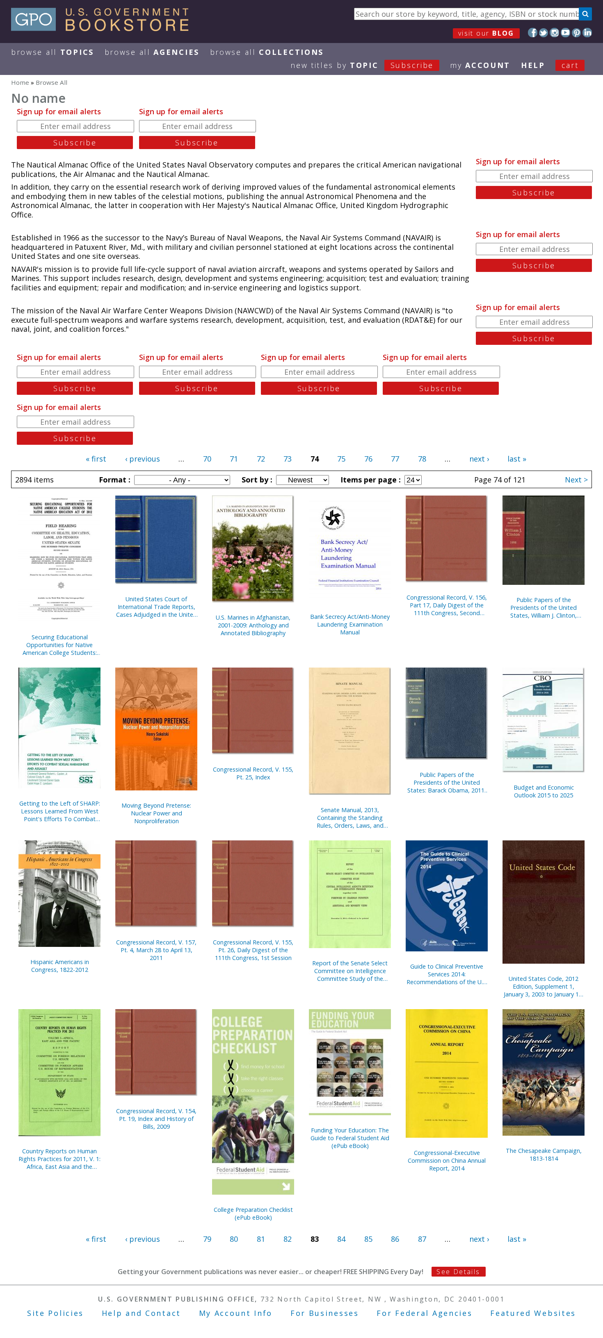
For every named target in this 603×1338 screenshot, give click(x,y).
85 (368, 1239)
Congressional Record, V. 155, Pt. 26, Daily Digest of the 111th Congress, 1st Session (253, 950)
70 (207, 459)
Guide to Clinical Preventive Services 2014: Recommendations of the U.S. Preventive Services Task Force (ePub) (447, 974)
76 (368, 459)
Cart (570, 65)
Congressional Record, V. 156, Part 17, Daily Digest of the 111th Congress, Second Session (447, 605)
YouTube (565, 32)
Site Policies (55, 1313)
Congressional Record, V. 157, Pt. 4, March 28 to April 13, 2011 (156, 950)
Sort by (256, 479)
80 (234, 1239)
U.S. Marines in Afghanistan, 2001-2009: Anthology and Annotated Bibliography (253, 625)
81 (261, 1239)
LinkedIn (587, 32)
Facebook (532, 32)
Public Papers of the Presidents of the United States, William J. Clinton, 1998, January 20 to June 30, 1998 (543, 607)
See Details (458, 1271)
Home (20, 82)
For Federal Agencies (424, 1313)
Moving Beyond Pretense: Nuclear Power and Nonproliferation (156, 813)
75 (341, 459)
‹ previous (142, 459)
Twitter (543, 32)
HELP (533, 65)
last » (516, 459)
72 (261, 459)
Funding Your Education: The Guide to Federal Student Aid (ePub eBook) (350, 1138)
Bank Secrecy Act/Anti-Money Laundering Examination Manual (350, 624)
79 (207, 1239)
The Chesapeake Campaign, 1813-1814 (544, 1154)
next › (479, 459)
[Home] (103, 28)
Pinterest (576, 32)
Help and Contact (141, 1313)
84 (341, 1239)
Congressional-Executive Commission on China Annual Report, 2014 (447, 1160)
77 (395, 459)
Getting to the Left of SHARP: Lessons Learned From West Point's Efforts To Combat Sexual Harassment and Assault (59, 811)
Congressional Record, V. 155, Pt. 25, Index (253, 773)
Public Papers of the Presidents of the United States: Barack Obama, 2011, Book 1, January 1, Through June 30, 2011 (446, 782)
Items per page (369, 479)
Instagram (554, 32)
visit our (486, 33)
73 (287, 459)
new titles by (362, 65)
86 (395, 1239)
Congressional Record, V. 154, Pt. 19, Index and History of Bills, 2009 (156, 1118)
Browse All (52, 52)
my (480, 65)
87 (422, 1239)
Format (113, 479)
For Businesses (324, 1313)
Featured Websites (533, 1313)
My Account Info (236, 1313)
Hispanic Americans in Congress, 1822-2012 (59, 966)
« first (96, 459)
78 (422, 459)
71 (234, 459)
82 (287, 1239)
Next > (576, 479)
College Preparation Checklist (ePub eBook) (253, 1213)
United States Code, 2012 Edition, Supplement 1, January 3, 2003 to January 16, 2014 (544, 986)
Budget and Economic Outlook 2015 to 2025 (544, 791)
